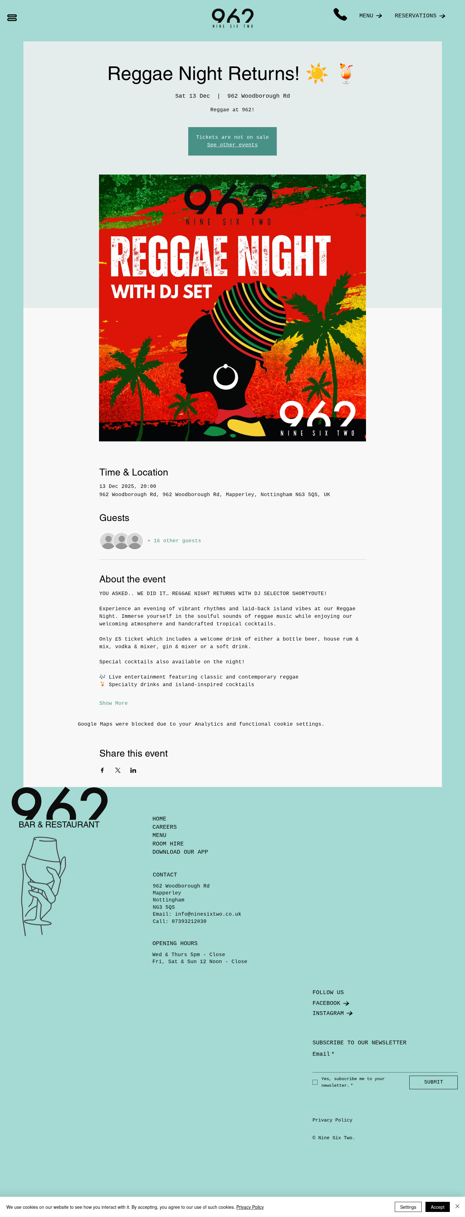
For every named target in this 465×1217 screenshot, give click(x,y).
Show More (113, 703)
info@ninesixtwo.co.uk (208, 914)
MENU (159, 835)
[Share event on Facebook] (102, 770)
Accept (437, 1207)
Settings (408, 1207)
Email (324, 1054)
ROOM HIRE (168, 844)
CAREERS (164, 827)
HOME (159, 819)
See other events (232, 145)
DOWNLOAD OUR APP (180, 852)
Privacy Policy (332, 1120)
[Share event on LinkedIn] (133, 770)
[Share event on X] (118, 770)
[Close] (457, 1207)
